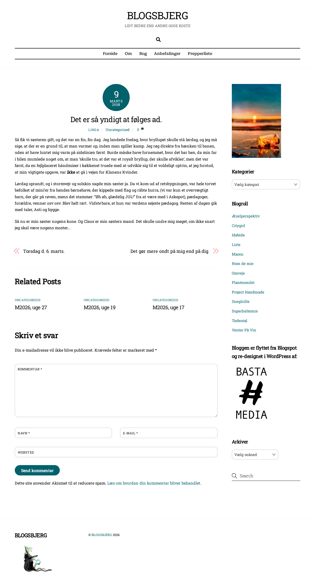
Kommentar (30, 369)
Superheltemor (245, 311)
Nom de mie (242, 263)
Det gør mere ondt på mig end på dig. (169, 251)
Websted (26, 452)
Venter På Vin (244, 329)
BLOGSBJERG (102, 535)
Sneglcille (241, 301)
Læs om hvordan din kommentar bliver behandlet (153, 483)
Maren (237, 254)
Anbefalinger (167, 53)
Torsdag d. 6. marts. (43, 251)
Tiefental (239, 320)
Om (128, 53)
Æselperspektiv (246, 215)
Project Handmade (248, 292)
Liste (236, 244)
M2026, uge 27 (31, 307)
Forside (110, 53)
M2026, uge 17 (168, 307)
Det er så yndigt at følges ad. (116, 119)
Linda (93, 130)
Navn (24, 433)
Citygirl (238, 225)
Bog (143, 53)
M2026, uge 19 (99, 307)
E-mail (130, 433)
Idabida (238, 234)
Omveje (238, 273)
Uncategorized (118, 129)
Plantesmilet (243, 282)
